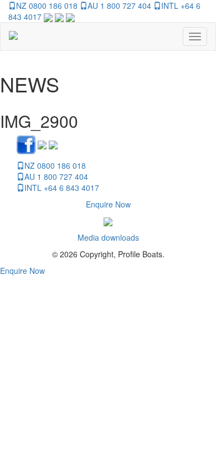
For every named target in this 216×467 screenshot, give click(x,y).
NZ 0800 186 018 (47, 5)
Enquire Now (108, 204)
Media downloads (108, 237)
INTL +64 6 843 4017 (61, 187)
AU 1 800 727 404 (119, 5)
